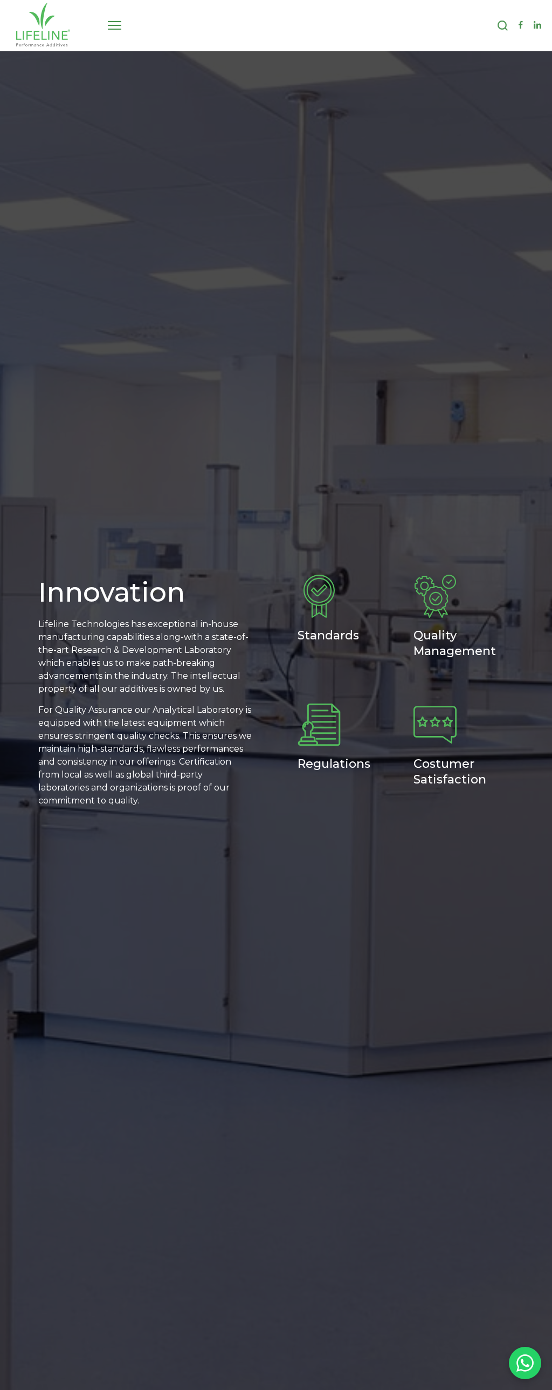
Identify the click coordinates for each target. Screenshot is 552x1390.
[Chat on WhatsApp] (525, 1363)
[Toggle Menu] (114, 25)
